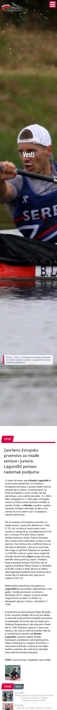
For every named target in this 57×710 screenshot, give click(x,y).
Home (9, 357)
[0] (12, 672)
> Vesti (16, 357)
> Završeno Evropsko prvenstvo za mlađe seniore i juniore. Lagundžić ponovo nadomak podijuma (28, 360)
